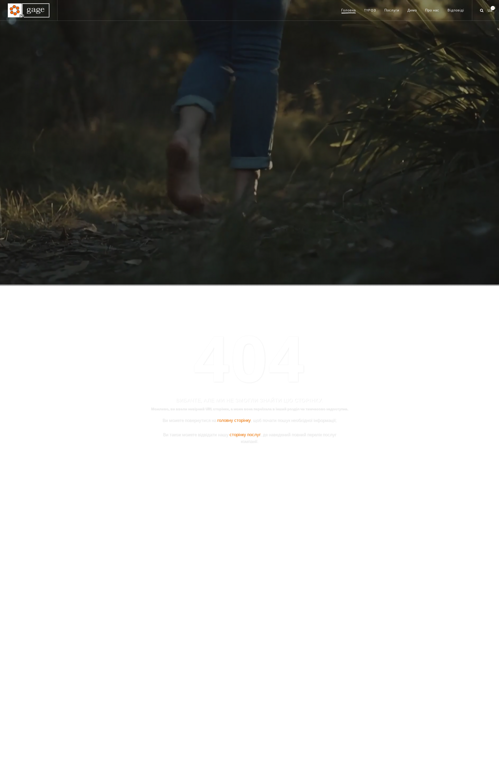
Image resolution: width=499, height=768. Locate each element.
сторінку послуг (245, 434)
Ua (489, 9)
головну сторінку (234, 420)
